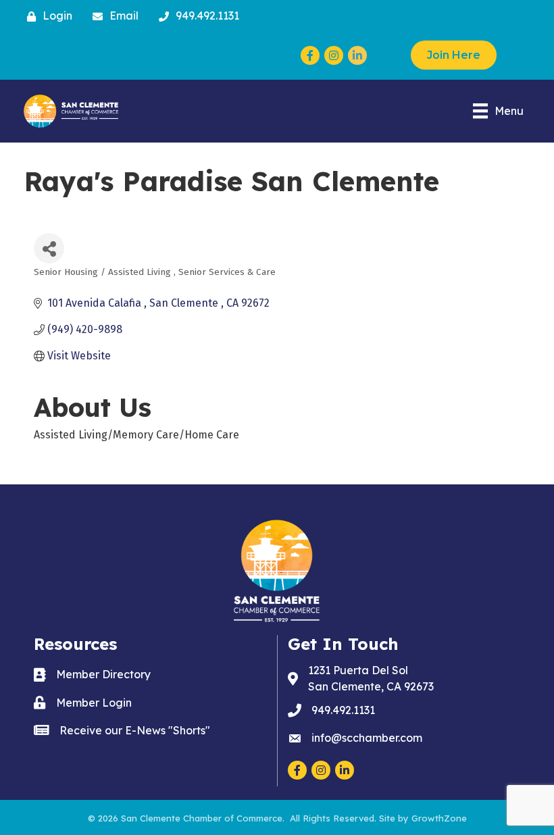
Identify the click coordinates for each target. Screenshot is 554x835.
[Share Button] (49, 248)
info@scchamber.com (366, 737)
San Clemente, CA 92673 (371, 677)
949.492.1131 (343, 710)
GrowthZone (439, 818)
